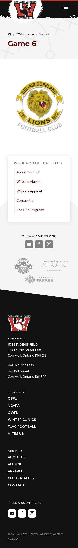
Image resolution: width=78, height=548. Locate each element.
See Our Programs (31, 210)
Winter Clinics (22, 420)
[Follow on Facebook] (39, 244)
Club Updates (21, 478)
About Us (17, 457)
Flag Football (22, 427)
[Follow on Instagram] (49, 244)
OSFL (12, 398)
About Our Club (28, 172)
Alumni (14, 464)
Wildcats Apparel (29, 191)
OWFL (13, 413)
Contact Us (25, 201)
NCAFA (14, 406)
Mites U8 (16, 434)
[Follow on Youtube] (29, 244)
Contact (16, 485)
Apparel (15, 471)
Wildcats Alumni (28, 182)
